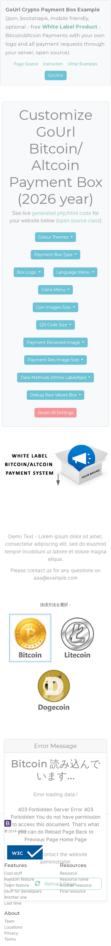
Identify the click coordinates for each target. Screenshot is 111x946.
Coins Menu (54, 289)
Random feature (19, 879)
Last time (12, 903)
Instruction (53, 63)
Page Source (26, 63)
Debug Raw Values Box (54, 395)
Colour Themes (53, 237)
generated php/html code (61, 213)
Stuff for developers (23, 891)
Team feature (16, 885)
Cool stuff (13, 873)
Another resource (76, 885)
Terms (10, 939)
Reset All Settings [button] (55, 412)
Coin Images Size (54, 307)
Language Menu (73, 272)
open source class (79, 220)
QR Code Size (54, 324)
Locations (13, 927)
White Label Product (69, 27)
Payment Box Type (54, 254)
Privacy (11, 933)
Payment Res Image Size (54, 359)
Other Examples (82, 63)
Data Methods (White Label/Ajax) (53, 377)
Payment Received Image (54, 342)
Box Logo (27, 272)
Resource (68, 873)
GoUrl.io (55, 75)
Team (9, 921)
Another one (15, 897)
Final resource (73, 891)
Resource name (74, 879)
